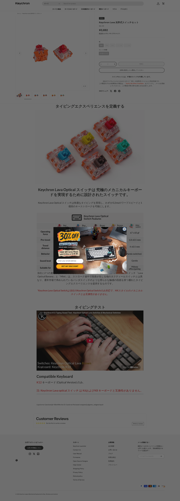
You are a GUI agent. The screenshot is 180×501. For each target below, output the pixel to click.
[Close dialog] (124, 229)
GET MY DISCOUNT (69, 266)
